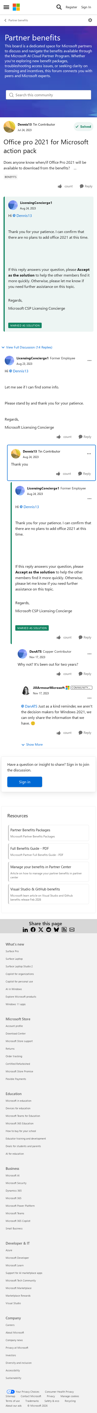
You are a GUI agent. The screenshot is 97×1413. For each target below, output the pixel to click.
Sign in (24, 781)
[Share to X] (40, 929)
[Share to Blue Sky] (56, 929)
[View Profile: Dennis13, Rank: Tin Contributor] (9, 127)
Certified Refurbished (18, 1063)
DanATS (35, 651)
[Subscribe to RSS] (64, 929)
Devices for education (18, 1108)
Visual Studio (13, 1303)
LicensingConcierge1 (36, 202)
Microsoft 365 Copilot (18, 1221)
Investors (11, 1355)
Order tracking (14, 1056)
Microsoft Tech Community (21, 1280)
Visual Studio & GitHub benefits (35, 889)
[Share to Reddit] (48, 929)
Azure (9, 1250)
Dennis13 (25, 124)
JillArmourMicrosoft (49, 687)
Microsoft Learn (15, 1265)
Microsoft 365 (13, 1198)
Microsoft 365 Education (19, 1123)
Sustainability (13, 1378)
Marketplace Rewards (18, 1295)
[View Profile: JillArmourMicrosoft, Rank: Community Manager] (26, 690)
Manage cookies (70, 1396)
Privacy (51, 1396)
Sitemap (10, 1396)
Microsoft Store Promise (19, 1071)
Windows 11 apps (16, 1004)
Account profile (14, 1026)
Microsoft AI (13, 1175)
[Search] (59, 7)
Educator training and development (26, 1138)
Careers (10, 1325)
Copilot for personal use (19, 981)
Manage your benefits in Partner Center (40, 866)
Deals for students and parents (23, 1146)
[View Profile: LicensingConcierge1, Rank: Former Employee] (9, 360)
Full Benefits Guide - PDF (29, 848)
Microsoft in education (18, 1100)
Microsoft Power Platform (20, 1205)
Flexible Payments (16, 1079)
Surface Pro (12, 951)
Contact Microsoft (31, 1396)
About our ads (14, 1405)
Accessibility (13, 1370)
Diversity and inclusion (19, 1363)
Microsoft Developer (17, 1257)
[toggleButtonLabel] (90, 20)
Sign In (86, 7)
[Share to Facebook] (33, 929)
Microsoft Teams (15, 1213)
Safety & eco (51, 1401)
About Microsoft (15, 1332)
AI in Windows (14, 989)
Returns (10, 1048)
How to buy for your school (21, 1131)
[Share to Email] (71, 929)
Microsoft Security (16, 1183)
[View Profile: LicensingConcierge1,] (13, 205)
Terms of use (13, 1401)
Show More (34, 744)
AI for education (15, 1153)
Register (71, 7)
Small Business (14, 1228)
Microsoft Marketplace (19, 1288)
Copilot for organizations (20, 974)
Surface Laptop (14, 958)
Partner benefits (18, 20)
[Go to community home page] (16, 7)
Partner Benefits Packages (30, 830)
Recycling (70, 1401)
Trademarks (32, 1401)
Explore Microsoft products (21, 996)
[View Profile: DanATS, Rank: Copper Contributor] (22, 654)
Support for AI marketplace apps (24, 1273)
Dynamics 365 (14, 1190)
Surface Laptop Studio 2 (19, 966)
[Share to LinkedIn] (25, 929)
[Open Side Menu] (6, 7)
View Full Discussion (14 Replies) (29, 347)
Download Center (16, 1033)
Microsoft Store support (19, 1041)
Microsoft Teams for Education (23, 1116)
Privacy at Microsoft (17, 1347)
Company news (14, 1340)
